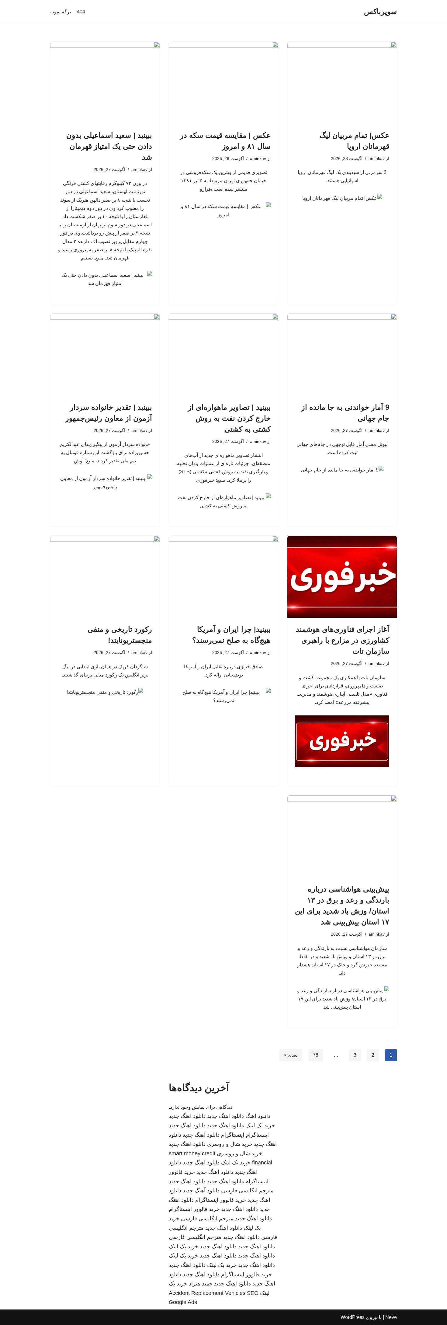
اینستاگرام (257, 1135)
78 (315, 1055)
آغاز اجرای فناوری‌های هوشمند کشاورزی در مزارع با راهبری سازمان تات (342, 640)
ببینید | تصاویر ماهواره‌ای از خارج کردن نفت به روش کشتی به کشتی (229, 418)
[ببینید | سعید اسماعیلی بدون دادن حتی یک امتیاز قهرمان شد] (105, 83)
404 (81, 11)
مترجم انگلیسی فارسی (247, 1191)
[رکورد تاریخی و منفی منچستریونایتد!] (105, 577)
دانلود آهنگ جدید (201, 1135)
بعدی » (291, 1055)
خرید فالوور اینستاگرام (220, 1200)
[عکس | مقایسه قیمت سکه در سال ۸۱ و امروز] (223, 83)
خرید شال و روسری (229, 1144)
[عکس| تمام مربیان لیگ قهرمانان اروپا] (342, 83)
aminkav (377, 158)
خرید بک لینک (260, 1125)
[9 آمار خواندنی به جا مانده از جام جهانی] (342, 355)
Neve (391, 1317)
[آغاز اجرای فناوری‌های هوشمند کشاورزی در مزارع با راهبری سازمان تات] (342, 577)
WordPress (353, 1317)
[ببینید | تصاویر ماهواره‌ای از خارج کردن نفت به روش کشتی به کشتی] (223, 355)
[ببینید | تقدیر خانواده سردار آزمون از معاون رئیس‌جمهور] (105, 355)
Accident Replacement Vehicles (207, 1293)
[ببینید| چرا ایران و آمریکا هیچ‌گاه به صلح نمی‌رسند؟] (223, 577)
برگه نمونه (60, 11)
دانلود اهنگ (257, 1116)
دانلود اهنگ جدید (225, 1116)
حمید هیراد (201, 1284)
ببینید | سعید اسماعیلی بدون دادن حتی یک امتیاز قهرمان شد (109, 146)
